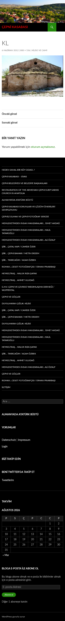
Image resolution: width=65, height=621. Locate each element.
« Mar (6, 555)
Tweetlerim (8, 480)
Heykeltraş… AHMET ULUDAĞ (18, 280)
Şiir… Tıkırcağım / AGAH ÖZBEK (19, 260)
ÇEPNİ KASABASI (15, 27)
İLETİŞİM (6, 387)
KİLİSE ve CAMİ (39, 50)
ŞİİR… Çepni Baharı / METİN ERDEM (20, 253)
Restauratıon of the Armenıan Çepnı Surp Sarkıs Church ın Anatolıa (30, 191)
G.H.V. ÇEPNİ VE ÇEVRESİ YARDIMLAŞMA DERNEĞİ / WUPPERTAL (28, 288)
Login (5, 446)
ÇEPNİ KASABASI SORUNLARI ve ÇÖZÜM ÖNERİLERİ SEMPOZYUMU (28, 208)
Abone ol (9, 595)
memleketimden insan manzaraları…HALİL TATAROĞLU (26, 231)
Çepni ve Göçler (11, 297)
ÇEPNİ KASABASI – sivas (14, 176)
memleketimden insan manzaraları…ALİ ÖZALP (28, 240)
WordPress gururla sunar (13, 617)
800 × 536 (25, 50)
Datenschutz (9, 440)
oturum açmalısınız (43, 146)
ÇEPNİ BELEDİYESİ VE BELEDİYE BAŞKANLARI (24, 183)
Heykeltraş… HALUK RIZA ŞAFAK (19, 273)
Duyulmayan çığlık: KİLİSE (16, 303)
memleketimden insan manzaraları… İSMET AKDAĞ (31, 223)
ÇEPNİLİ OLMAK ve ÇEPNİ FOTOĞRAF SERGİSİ (25, 217)
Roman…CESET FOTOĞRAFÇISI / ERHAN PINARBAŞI (28, 267)
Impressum (24, 440)
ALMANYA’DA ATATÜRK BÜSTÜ (17, 200)
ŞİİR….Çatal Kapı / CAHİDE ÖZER (19, 247)
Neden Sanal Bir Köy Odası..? (18, 170)
